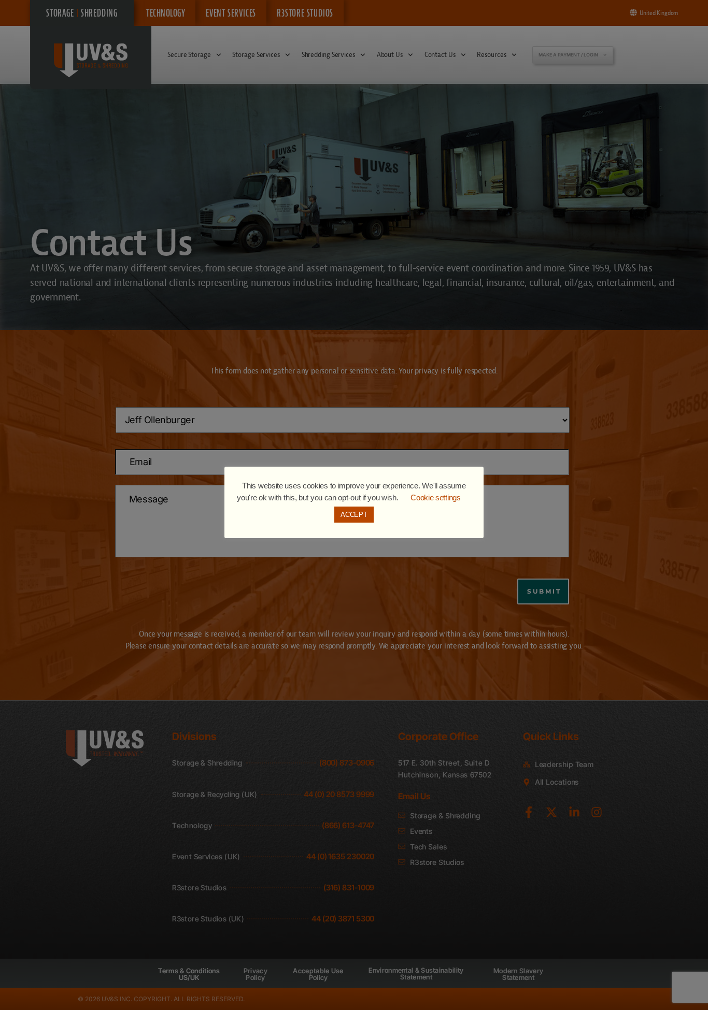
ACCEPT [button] (354, 514)
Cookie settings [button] (435, 497)
